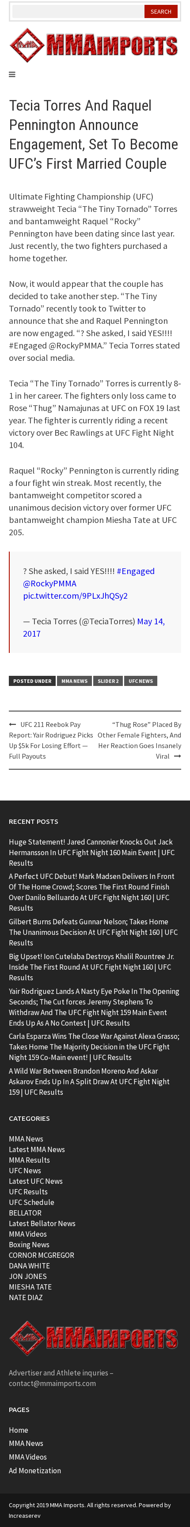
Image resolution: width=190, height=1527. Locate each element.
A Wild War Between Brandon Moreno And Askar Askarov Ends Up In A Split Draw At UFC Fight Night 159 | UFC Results (89, 1081)
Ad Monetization (35, 1470)
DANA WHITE (29, 1266)
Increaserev (25, 1516)
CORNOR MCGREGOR (41, 1255)
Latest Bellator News (42, 1223)
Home (18, 1430)
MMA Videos (28, 1234)
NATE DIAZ (26, 1297)
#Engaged (136, 570)
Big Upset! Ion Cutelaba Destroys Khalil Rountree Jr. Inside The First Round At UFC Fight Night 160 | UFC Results (91, 967)
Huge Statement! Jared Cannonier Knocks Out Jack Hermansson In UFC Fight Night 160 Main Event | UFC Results (92, 852)
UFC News (141, 681)
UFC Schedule (31, 1202)
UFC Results (28, 1192)
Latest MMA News (37, 1149)
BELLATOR (25, 1213)
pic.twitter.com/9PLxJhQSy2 (75, 595)
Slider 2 (108, 681)
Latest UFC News (36, 1181)
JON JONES (28, 1276)
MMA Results (29, 1160)
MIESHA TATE (30, 1287)
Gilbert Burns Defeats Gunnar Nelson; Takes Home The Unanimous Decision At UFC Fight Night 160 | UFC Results (93, 932)
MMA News (74, 681)
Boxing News (29, 1244)
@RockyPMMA (49, 583)
